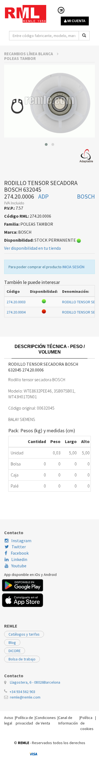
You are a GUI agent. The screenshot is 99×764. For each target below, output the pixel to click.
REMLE (23, 742)
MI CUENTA (76, 21)
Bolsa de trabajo (22, 659)
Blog (12, 642)
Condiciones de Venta (45, 720)
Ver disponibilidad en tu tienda (32, 248)
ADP (43, 196)
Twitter (19, 546)
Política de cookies (87, 723)
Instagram (21, 540)
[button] (46, 144)
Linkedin (19, 559)
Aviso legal (8, 720)
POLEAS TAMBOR (20, 58)
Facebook (19, 553)
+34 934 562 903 (22, 691)
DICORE (15, 650)
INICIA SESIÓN (73, 266)
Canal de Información (68, 720)
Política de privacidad (24, 720)
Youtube (18, 565)
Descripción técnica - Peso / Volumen (50, 349)
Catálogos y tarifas (24, 634)
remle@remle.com (25, 697)
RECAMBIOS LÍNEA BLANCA (29, 53)
